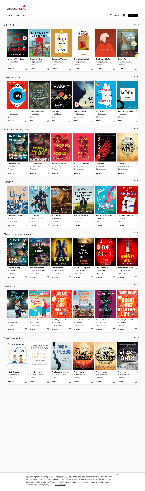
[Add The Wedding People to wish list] (26, 225)
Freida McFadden (59, 270)
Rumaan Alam (14, 62)
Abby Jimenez (36, 323)
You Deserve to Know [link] (37, 268)
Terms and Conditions (64, 477)
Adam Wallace (102, 218)
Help (136, 3)
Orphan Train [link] (122, 59)
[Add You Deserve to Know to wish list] (47, 277)
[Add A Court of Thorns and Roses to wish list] (70, 173)
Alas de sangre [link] (101, 372)
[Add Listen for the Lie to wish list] (114, 277)
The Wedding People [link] (15, 216)
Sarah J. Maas (58, 166)
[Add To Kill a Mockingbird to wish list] (136, 121)
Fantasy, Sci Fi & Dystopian (17, 129)
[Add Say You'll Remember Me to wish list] (47, 329)
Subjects (8, 15)
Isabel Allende (58, 62)
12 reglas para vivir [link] (36, 372)
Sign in (133, 15)
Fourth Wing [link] (122, 163)
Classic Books (11, 77)
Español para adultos (14, 338)
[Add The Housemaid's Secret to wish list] (136, 277)
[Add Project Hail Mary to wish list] (26, 173)
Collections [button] (20, 15)
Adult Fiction (10, 25)
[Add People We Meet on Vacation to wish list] (92, 329)
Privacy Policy (80, 477)
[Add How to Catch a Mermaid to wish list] (114, 225)
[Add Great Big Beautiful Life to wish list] (70, 329)
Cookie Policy (60, 485)
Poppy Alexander (37, 62)
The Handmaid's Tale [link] (103, 59)
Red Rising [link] (100, 163)
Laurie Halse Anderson (60, 375)
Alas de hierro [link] (79, 372)
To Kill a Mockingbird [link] (125, 111)
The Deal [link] (11, 320)
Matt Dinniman (36, 166)
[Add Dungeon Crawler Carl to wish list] (47, 173)
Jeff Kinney (123, 218)
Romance (9, 286)
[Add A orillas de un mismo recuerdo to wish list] (70, 382)
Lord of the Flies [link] (80, 111)
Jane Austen (35, 114)
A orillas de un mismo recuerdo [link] (60, 372)
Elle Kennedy (13, 323)
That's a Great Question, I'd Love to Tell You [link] (82, 216)
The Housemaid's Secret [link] (126, 268)
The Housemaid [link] (57, 268)
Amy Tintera (101, 270)
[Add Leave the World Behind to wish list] (26, 68)
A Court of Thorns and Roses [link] (60, 163)
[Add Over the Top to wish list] (47, 225)
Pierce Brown (102, 166)
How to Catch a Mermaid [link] (104, 216)
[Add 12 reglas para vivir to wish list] (47, 382)
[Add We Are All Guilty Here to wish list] (92, 277)
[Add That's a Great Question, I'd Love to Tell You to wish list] (92, 225)
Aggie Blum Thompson (38, 270)
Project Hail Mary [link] (14, 163)
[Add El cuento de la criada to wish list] (92, 68)
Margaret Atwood (81, 62)
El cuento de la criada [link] (81, 59)
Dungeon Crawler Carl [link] (38, 163)
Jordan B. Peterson (37, 375)
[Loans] (124, 16)
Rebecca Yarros (124, 166)
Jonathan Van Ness (37, 218)
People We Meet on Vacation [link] (82, 320)
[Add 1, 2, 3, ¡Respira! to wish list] (26, 382)
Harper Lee (123, 114)
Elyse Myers (79, 218)
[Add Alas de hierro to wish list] (92, 382)
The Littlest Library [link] (36, 59)
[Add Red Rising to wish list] (114, 173)
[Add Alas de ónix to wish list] (136, 382)
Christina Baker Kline (126, 62)
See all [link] (136, 24)
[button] (114, 16)
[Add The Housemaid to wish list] (70, 277)
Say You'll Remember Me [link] (38, 320)
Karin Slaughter (80, 270)
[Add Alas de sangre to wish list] (114, 382)
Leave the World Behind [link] (16, 59)
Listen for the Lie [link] (102, 268)
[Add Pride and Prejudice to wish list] (47, 121)
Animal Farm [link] (100, 111)
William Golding (80, 114)
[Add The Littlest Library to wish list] (47, 68)
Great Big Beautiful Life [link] (60, 320)
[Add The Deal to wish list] (26, 329)
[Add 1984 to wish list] (26, 121)
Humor (7, 182)
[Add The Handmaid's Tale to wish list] (114, 68)
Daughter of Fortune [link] (59, 59)
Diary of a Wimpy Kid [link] (125, 216)
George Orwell (14, 114)
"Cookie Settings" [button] (55, 482)
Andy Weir (13, 166)
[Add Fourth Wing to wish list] (136, 173)
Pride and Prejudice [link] (37, 111)
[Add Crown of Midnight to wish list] (114, 329)
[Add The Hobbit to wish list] (70, 121)
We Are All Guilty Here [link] (82, 268)
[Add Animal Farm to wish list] (114, 121)
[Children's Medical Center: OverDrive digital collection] (16, 7)
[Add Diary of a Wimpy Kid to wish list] (136, 225)
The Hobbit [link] (56, 111)
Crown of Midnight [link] (103, 320)
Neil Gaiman (57, 218)
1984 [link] (9, 111)
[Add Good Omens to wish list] (70, 225)
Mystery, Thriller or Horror (17, 234)
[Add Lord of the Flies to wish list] (92, 121)
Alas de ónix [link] (122, 372)
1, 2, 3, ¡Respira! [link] (13, 372)
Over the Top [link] (34, 216)
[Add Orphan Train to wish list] (136, 68)
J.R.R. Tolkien (57, 114)
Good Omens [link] (56, 216)
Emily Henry (57, 323)
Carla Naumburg (14, 375)
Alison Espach (14, 218)
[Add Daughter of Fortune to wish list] (70, 68)
